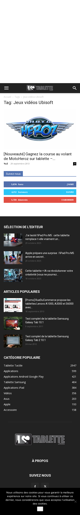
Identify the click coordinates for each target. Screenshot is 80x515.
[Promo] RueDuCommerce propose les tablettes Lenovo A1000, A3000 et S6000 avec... (49, 304)
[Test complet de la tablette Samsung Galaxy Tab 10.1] (13, 323)
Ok (40, 508)
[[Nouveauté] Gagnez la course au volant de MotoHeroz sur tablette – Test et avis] (40, 129)
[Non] (75, 501)
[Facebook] (35, 486)
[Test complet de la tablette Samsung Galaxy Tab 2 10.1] (13, 341)
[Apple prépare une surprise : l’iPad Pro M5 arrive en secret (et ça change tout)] (13, 257)
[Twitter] (45, 486)
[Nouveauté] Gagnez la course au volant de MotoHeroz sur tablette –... (38, 156)
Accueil (7, 96)
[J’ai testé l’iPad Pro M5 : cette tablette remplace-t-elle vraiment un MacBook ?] (13, 239)
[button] (6, 88)
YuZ (6, 163)
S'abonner (67, 199)
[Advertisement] (40, 41)
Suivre (70, 192)
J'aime (70, 184)
